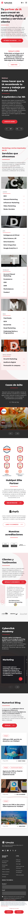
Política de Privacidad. (10, 900)
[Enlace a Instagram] (5, 850)
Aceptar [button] (9, 911)
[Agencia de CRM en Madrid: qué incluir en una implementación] (14, 786)
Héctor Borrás (20, 794)
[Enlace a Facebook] (10, 850)
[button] (26, 3)
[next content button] (17, 687)
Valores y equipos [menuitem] (6, 869)
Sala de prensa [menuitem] (5, 874)
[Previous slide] (11, 433)
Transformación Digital (16, 767)
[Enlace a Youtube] (3, 850)
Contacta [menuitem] (4, 876)
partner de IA (13, 9)
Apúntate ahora (9, 121)
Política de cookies (20, 875)
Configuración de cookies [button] (14, 908)
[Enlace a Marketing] (20, 679)
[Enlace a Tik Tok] (15, 850)
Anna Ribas (22, 826)
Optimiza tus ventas (10, 40)
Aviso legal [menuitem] (18, 864)
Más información (12, 503)
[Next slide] (17, 433)
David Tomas (21, 761)
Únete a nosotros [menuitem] (5, 871)
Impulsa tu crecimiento (12, 582)
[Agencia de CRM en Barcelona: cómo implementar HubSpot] (14, 817)
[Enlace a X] (13, 850)
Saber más (14, 64)
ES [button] (23, 2)
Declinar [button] (19, 911)
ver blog (8, 725)
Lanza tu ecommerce (12, 524)
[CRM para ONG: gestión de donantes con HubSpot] (14, 752)
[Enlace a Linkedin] (8, 850)
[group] (14, 418)
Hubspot (6, 735)
